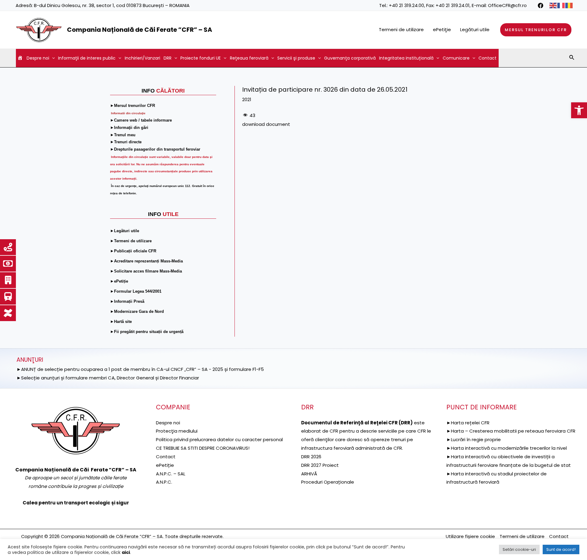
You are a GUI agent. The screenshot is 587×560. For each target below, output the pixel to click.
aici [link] (126, 552)
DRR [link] (168, 58)
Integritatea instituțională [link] (406, 58)
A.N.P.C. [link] (164, 482)
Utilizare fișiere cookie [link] (470, 536)
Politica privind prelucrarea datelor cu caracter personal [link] (219, 439)
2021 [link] (246, 99)
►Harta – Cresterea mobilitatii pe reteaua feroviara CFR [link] (510, 431)
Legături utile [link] (474, 29)
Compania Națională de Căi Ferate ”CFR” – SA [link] (139, 29)
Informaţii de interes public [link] (87, 58)
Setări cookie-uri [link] (519, 549)
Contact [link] (487, 58)
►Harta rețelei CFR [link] (467, 422)
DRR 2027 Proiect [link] (320, 465)
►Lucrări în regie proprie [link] (473, 439)
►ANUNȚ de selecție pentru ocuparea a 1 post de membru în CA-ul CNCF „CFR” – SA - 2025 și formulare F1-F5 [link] (140, 369)
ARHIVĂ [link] (309, 473)
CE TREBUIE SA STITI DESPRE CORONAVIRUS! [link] (202, 448)
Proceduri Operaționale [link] (327, 482)
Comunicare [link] (456, 58)
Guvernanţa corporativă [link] (350, 58)
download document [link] (266, 124)
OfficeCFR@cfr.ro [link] (507, 5)
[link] (579, 110)
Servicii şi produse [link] (296, 58)
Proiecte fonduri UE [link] (200, 58)
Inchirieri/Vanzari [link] (142, 58)
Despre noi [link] (38, 58)
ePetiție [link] (165, 465)
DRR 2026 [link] (311, 456)
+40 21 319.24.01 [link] (453, 5)
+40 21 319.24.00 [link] (406, 5)
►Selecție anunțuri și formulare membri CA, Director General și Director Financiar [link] (108, 378)
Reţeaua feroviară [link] (249, 58)
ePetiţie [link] (442, 29)
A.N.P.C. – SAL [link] (170, 473)
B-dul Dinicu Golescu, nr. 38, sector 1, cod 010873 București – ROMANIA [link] (112, 5)
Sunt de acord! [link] (561, 549)
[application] (52, 58)
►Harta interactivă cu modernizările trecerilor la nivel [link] (506, 448)
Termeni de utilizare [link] (401, 29)
